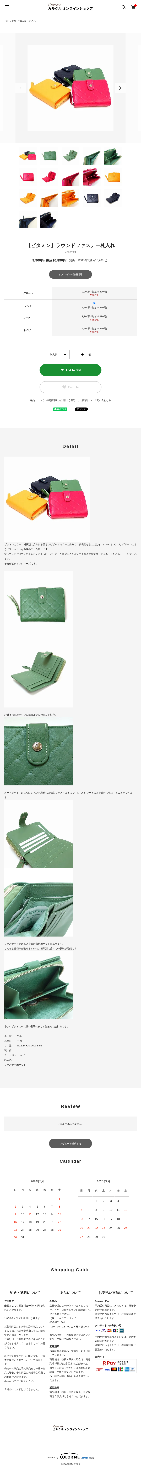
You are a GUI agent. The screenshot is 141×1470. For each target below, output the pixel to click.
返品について (37, 400)
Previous (20, 88)
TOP (6, 21)
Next (120, 88)
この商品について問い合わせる (94, 400)
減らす (65, 354)
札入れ (32, 21)
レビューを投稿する (70, 1143)
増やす (82, 354)
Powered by (52, 1457)
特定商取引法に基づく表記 (60, 400)
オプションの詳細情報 (70, 274)
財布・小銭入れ (19, 21)
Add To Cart (73, 370)
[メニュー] (7, 7)
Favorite (73, 387)
